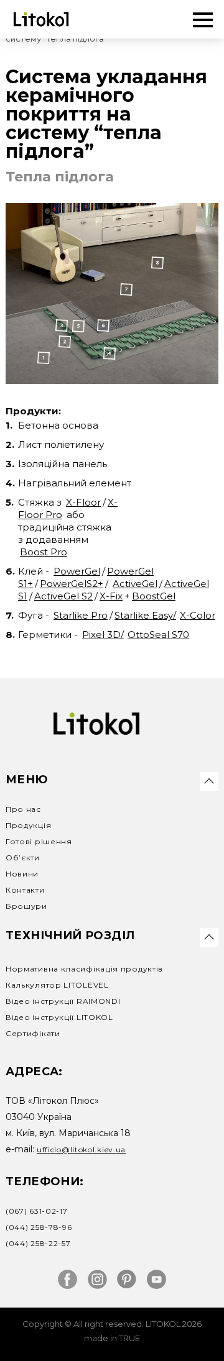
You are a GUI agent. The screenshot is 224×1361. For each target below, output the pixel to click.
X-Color (197, 615)
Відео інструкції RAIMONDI (63, 1001)
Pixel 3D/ (103, 634)
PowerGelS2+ (71, 583)
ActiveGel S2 (63, 596)
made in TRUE (112, 1338)
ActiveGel (135, 583)
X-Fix (111, 596)
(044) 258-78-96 (39, 1227)
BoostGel (153, 596)
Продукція (28, 825)
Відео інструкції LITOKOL (59, 1017)
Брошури (26, 906)
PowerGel (77, 571)
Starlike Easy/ (145, 615)
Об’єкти (23, 857)
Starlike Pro (81, 615)
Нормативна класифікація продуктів (84, 968)
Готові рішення (39, 841)
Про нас (23, 809)
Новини (22, 873)
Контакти (25, 889)
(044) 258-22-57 (38, 1243)
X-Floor (83, 502)
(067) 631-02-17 (37, 1211)
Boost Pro (43, 552)
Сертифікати (33, 1033)
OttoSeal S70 (158, 634)
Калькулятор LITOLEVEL (57, 985)
